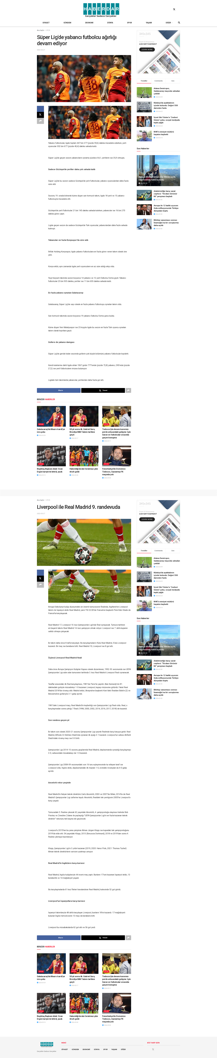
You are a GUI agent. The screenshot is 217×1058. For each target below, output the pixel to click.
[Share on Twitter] (40, 115)
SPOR (129, 23)
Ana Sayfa (40, 30)
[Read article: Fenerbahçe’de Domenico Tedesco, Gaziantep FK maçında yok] (116, 456)
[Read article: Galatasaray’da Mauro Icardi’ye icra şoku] (51, 416)
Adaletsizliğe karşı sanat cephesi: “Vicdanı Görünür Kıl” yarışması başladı (165, 194)
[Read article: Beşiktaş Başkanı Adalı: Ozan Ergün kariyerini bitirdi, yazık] (51, 456)
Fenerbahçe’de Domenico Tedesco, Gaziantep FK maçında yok (114, 472)
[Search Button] (179, 22)
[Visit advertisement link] (158, 51)
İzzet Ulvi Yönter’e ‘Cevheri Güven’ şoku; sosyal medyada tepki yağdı (167, 120)
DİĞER (168, 23)
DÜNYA (110, 23)
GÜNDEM (67, 23)
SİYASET (46, 23)
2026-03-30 (143, 183)
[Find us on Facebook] (169, 9)
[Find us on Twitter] (174, 9)
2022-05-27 (41, 50)
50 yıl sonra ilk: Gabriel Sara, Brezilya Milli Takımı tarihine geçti (82, 432)
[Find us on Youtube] (179, 9)
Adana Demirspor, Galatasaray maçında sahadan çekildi (167, 91)
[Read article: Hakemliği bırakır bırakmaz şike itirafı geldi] (84, 456)
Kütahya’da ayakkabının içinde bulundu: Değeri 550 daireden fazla (166, 105)
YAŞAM (149, 23)
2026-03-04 (74, 475)
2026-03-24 (41, 435)
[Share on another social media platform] (40, 121)
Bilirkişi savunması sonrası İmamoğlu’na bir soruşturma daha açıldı (166, 222)
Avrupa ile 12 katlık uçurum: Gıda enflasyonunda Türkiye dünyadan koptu (166, 208)
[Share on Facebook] (40, 109)
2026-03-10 (41, 475)
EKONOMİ (89, 23)
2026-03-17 (74, 438)
